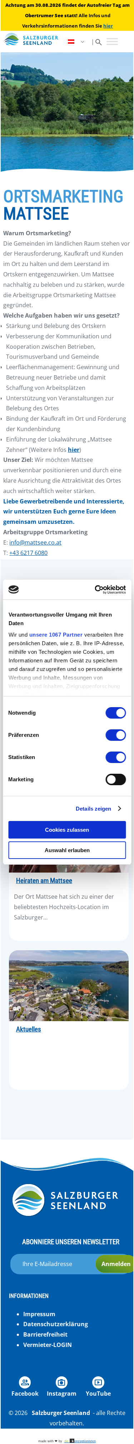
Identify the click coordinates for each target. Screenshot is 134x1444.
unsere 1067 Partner (56, 635)
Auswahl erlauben (67, 850)
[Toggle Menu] (112, 41)
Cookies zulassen (67, 830)
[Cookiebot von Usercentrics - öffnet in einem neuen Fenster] (95, 589)
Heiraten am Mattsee (44, 881)
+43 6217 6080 (28, 553)
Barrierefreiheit (45, 1334)
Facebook (25, 1393)
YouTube (98, 1393)
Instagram (61, 1393)
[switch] (115, 735)
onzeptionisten (80, 1441)
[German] (77, 41)
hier (108, 26)
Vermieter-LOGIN (47, 1345)
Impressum (39, 1314)
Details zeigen (93, 809)
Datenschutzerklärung (55, 1324)
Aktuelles (28, 1029)
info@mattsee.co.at (35, 542)
